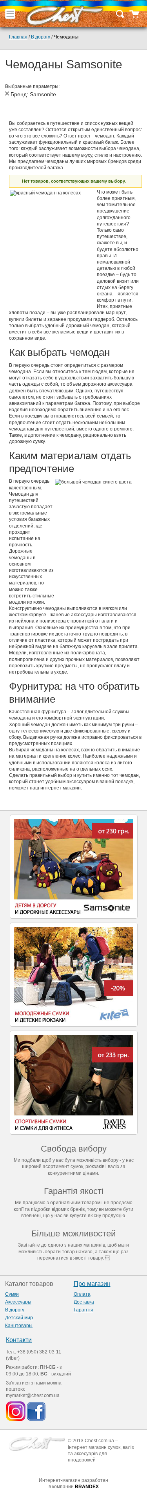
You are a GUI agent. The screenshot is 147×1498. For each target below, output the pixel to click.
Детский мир (19, 1317)
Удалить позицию (7, 94)
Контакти (19, 1340)
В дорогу (40, 37)
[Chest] (64, 13)
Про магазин (92, 1283)
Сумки (12, 1294)
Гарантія (83, 1310)
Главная (18, 37)
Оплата (82, 1294)
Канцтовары (19, 1325)
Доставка (84, 1302)
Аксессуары (18, 1302)
